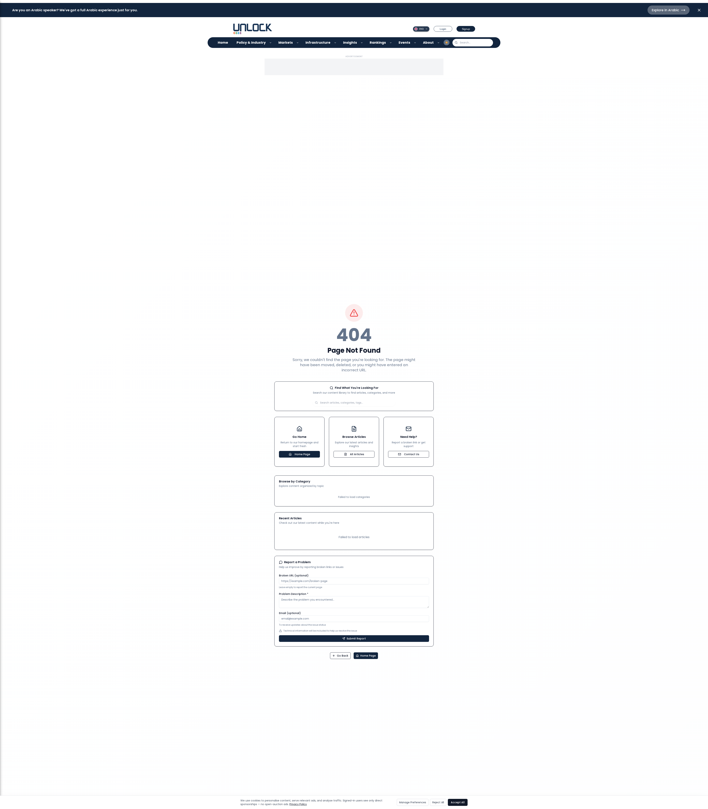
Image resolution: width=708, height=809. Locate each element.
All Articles (357, 454)
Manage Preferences (412, 802)
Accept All (458, 802)
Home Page (302, 454)
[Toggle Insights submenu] (362, 43)
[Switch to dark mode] (447, 43)
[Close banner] (699, 10)
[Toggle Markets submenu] (298, 43)
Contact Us (411, 454)
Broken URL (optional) (293, 575)
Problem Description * (293, 594)
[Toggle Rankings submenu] (391, 43)
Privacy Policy (298, 804)
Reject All (438, 802)
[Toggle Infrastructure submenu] (335, 43)
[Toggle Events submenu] (415, 43)
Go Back (342, 656)
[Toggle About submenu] (438, 43)
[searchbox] (472, 42)
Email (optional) (290, 613)
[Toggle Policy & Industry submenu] (270, 43)
